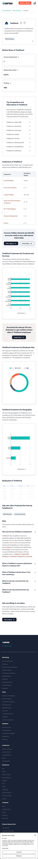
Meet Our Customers (7, 749)
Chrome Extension (6, 705)
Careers (4, 812)
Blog (3, 768)
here (11, 543)
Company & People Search (8, 695)
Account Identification (7, 661)
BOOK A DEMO (25, 3)
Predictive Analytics (6, 670)
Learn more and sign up (7, 720)
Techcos (6, 223)
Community (5, 818)
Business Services (6, 727)
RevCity (4, 758)
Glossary (4, 798)
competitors (9, 547)
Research (4, 780)
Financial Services (6, 730)
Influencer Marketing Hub (10, 216)
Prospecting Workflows (7, 714)
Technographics (6, 10)
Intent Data (4, 664)
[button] (9, 38)
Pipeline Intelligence (7, 685)
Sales (4, 692)
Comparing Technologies (8, 831)
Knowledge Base (6, 761)
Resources (5, 765)
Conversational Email (7, 682)
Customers (5, 745)
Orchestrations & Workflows (8, 673)
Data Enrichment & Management (9, 667)
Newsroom (4, 815)
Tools (3, 783)
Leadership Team (6, 809)
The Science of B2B (6, 795)
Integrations (5, 688)
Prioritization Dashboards (8, 701)
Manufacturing (5, 736)
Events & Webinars (6, 792)
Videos (3, 786)
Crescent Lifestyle (8, 195)
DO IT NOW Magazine (10, 209)
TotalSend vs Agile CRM (21, 554)
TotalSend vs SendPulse (9, 556)
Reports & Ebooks (6, 777)
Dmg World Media (9, 180)
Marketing (5, 657)
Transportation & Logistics (8, 733)
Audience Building (6, 676)
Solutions (5, 723)
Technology (5, 739)
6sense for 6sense (6, 774)
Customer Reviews (6, 755)
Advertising (5, 679)
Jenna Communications (10, 187)
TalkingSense (5, 789)
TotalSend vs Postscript (24, 556)
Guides (4, 771)
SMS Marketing (17, 10)
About (3, 806)
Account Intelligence (7, 698)
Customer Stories (6, 752)
